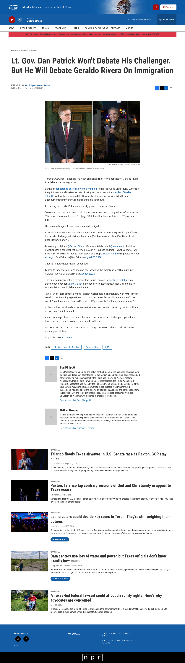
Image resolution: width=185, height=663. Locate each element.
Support (115, 28)
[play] (12, 19)
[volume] (20, 20)
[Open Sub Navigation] (16, 28)
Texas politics (92, 347)
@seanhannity (118, 246)
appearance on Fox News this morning (76, 188)
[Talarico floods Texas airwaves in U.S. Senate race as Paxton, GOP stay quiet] (29, 459)
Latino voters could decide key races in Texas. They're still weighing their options (110, 519)
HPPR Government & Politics (24, 50)
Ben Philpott (30, 85)
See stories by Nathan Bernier (77, 428)
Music (45, 28)
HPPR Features (28, 28)
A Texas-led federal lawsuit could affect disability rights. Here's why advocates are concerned (106, 598)
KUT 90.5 (67, 337)
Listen (75, 28)
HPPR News (55, 450)
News (11, 28)
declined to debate (119, 280)
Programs (60, 28)
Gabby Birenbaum (57, 464)
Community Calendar (96, 28)
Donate (169, 7)
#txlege (49, 257)
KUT (107, 347)
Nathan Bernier (43, 85)
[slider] (24, 19)
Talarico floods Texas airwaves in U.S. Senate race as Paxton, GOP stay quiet (108, 456)
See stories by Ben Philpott (75, 400)
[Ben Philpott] (51, 374)
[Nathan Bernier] (51, 417)
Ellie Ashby (55, 495)
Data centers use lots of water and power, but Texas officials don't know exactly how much (109, 558)
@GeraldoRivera (76, 246)
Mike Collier (75, 283)
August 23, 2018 (93, 257)
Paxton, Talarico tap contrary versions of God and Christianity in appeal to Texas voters (111, 488)
